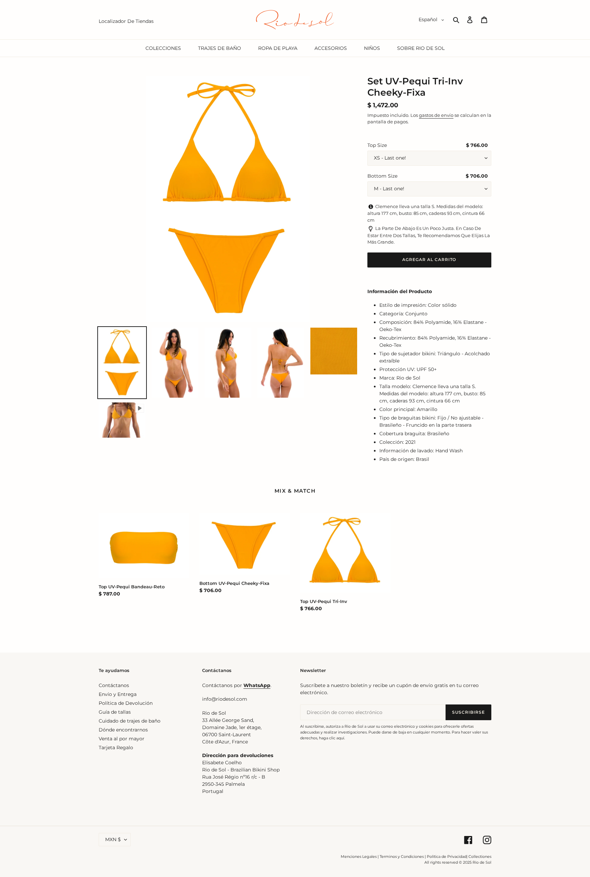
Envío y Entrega (118, 694)
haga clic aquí (331, 738)
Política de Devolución (126, 703)
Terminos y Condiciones (402, 856)
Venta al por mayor (121, 739)
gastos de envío (436, 115)
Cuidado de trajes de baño (129, 721)
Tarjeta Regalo (116, 747)
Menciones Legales (359, 856)
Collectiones (479, 856)
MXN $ (113, 839)
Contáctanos (114, 685)
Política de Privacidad (446, 856)
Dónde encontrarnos (123, 730)
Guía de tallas (115, 712)
